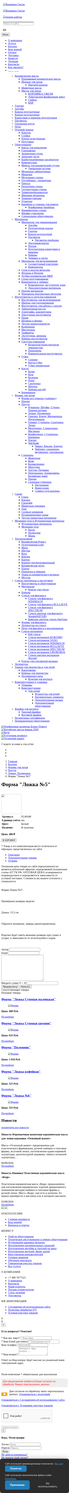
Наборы (32, 255)
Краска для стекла (38, 589)
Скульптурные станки (34, 189)
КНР (30, 102)
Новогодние (42, 488)
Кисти (25, 368)
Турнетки (26, 201)
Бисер (31, 529)
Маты (24, 547)
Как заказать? (15, 67)
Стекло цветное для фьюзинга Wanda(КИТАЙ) (45, 615)
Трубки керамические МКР (37, 276)
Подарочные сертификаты (30, 717)
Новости (13, 58)
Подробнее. (11, 1478)
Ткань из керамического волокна (40, 574)
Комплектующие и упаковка (31, 682)
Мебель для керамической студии (40, 165)
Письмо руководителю (21, 1289)
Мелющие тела (30, 526)
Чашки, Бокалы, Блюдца (48, 446)
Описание (14, 854)
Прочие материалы (32, 290)
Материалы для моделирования (39, 261)
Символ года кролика (47, 491)
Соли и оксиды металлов (35, 270)
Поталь (32, 246)
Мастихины (28, 329)
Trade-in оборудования (20, 1236)
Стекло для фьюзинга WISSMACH (40, 600)
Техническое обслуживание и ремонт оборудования (37, 1239)
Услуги (12, 43)
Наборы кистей (37, 389)
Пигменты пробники (47, 240)
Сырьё (18, 494)
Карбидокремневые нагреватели (40, 159)
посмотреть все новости (15, 1127)
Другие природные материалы (38, 517)
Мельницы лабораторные (36, 171)
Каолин (25, 499)
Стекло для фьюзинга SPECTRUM (40, 609)
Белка (31, 371)
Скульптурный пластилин (43, 264)
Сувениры (27, 455)
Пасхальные (42, 485)
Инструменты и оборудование (38, 583)
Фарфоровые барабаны (41, 207)
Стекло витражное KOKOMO (45, 637)
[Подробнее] (13, 1005)
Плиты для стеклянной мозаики (39, 661)
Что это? (59, 1463)
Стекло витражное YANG (43, 640)
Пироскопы (34, 350)
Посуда (25, 404)
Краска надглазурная (40, 234)
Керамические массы (27, 75)
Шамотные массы (31, 87)
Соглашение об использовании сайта (29, 1306)
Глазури (19, 105)
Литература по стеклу (33, 625)
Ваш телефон (8, 1345)
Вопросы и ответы (18, 1225)
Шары (31, 535)
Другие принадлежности (35, 323)
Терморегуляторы (31, 198)
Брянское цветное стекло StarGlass (47, 619)
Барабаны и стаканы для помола (39, 204)
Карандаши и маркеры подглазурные (36, 117)
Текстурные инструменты (36, 314)
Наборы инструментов (34, 338)
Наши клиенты (16, 1286)
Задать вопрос (10, 1427)
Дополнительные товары (22, 857)
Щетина (32, 386)
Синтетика (34, 383)
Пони (31, 380)
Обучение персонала (20, 1260)
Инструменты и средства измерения (35, 296)
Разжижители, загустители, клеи (46, 285)
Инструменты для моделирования (40, 299)
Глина (24, 497)
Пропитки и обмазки (33, 571)
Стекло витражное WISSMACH (46, 643)
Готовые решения (18, 1257)
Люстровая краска (38, 243)
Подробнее (7, 1016)
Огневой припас (24, 129)
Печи (18, 126)
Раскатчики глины (32, 186)
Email (4, 953)
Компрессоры (29, 162)
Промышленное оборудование (32, 720)
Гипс (24, 508)
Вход (5, 1451)
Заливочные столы (32, 153)
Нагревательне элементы (49, 697)
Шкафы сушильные (32, 213)
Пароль (5, 1447)
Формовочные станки (33, 210)
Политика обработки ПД (22, 1309)
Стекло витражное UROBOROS (46, 652)
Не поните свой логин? (14, 1457)
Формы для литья (25, 395)
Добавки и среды (38, 258)
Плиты (25, 568)
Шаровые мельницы (33, 195)
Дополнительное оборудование (44, 704)
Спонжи (33, 359)
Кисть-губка (35, 362)
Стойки (25, 135)
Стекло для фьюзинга (33, 595)
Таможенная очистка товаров (25, 1263)
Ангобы (19, 108)
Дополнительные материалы (44, 287)
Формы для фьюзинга (33, 622)
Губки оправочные (39, 365)
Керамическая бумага (33, 541)
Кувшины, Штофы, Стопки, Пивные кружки (44, 409)
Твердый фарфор (31, 712)
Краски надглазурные (27, 114)
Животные (34, 458)
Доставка (13, 55)
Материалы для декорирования (39, 222)
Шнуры (25, 550)
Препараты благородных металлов (41, 293)
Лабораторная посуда (33, 308)
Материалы (21, 219)
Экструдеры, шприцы (33, 335)
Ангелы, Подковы (38, 470)
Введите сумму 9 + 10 (13, 983)
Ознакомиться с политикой (34, 1394)
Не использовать (47, 1485)
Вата (24, 553)
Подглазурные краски (40, 228)
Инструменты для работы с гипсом (41, 305)
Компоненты (35, 267)
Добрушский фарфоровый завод (46, 96)
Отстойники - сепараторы (36, 180)
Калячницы (28, 326)
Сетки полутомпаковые (34, 279)
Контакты (13, 64)
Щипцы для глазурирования (37, 302)
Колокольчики (36, 464)
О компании (15, 40)
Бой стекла (34, 634)
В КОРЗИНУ (9, 840)
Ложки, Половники (39, 413)
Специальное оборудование (37, 216)
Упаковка (26, 685)
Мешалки (26, 174)
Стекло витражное (32, 631)
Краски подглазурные (27, 111)
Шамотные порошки (33, 505)
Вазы (31, 461)
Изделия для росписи (40, 679)
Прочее (25, 401)
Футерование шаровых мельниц (26, 1242)
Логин (5, 1444)
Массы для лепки (31, 90)
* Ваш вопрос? (9, 1354)
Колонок (33, 377)
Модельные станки (32, 177)
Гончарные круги (25, 123)
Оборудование (23, 144)
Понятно (16, 1468)
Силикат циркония (32, 511)
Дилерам (13, 61)
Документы (14, 1295)
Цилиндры (34, 532)
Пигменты (21, 120)
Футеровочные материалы (36, 523)
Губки (24, 356)
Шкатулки (34, 467)
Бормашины (28, 392)
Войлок (25, 556)
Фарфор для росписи (27, 709)
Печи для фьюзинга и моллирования (42, 628)
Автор (5, 949)
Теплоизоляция (23, 538)
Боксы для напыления (34, 147)
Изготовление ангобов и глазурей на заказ (32, 1248)
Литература (21, 664)
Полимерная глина (32, 676)
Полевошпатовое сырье (34, 514)
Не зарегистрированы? (14, 1454)
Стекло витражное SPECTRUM (46, 649)
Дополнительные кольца (49, 700)
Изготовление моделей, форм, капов (29, 1251)
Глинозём (26, 502)
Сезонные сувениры (39, 482)
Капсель (26, 132)
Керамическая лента (32, 565)
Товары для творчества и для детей (35, 667)
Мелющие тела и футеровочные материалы (39, 520)
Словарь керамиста (19, 1219)
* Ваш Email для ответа (14, 1341)
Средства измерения (33, 341)
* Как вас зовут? (10, 1338)
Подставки (27, 141)
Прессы (25, 183)
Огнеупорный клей (32, 544)
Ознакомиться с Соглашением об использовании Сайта (33, 1399)
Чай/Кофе (33, 443)
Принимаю (17, 1485)
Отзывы (12, 860)
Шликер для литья (31, 81)
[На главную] (14, 4)
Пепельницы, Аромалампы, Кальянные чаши (44, 474)
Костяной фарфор (31, 714)
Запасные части (30, 156)
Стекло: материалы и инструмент (34, 580)
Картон (25, 559)
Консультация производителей (25, 1254)
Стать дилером (16, 1292)
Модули (25, 577)
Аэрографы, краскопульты (36, 311)
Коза (30, 374)
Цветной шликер (38, 84)
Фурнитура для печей (47, 694)
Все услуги (14, 1266)
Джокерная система (39, 168)
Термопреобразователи (34, 192)
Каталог (12, 46)
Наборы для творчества (34, 673)
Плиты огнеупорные (33, 138)
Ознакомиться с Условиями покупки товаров (27, 1405)
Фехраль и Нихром (32, 273)
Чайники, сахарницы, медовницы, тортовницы (49, 451)
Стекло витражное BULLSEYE (46, 646)
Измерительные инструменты (45, 353)
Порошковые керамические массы (41, 78)
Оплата (12, 52)
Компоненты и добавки (34, 282)
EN (4, 30)
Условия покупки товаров (23, 1312)
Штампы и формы (31, 320)
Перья (24, 317)
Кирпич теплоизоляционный (38, 562)
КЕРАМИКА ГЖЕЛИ (40, 93)
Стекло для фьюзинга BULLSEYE (47, 604)
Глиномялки (28, 150)
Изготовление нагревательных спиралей (31, 1245)
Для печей (34, 691)
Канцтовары (28, 670)
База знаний (15, 49)
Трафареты (27, 332)
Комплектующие (31, 688)
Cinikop (32, 99)
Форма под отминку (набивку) (38, 398)
